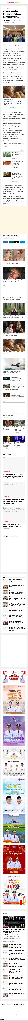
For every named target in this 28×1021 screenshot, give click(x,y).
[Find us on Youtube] (14, 1015)
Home (4, 8)
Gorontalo (6, 471)
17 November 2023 (17, 20)
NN (12, 44)
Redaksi (8, 1004)
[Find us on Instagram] (12, 1015)
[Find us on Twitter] (16, 1015)
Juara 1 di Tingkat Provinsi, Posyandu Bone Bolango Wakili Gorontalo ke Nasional (16, 623)
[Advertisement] (14, 220)
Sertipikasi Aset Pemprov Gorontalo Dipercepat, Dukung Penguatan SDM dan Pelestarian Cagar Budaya (17, 604)
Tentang (4, 1004)
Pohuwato (6, 496)
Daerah (8, 8)
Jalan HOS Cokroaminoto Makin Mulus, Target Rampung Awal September (16, 617)
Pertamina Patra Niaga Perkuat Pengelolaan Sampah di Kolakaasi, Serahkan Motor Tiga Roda (16, 946)
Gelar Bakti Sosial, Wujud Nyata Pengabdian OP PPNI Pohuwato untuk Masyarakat (17, 629)
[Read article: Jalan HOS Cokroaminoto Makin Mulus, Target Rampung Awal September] (5, 616)
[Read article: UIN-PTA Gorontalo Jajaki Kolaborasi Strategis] (5, 587)
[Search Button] (26, 2)
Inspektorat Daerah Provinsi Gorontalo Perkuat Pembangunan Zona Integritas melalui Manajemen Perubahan (13, 476)
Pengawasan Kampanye (8, 237)
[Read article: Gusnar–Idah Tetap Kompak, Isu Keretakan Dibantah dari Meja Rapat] (14, 515)
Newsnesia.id (11, 1012)
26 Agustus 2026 (7, 505)
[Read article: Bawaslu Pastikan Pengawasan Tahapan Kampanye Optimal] (5, 581)
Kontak (13, 1004)
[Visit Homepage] (14, 2)
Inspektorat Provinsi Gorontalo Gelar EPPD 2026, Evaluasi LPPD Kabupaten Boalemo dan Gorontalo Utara (17, 598)
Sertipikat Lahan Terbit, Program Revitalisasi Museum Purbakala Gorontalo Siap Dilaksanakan (16, 592)
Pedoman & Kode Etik (20, 1004)
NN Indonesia (7, 20)
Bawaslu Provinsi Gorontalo (12, 235)
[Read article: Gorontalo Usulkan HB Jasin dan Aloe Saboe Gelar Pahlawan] (5, 989)
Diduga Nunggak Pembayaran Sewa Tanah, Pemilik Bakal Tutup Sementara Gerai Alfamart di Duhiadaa (14, 501)
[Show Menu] (1, 2)
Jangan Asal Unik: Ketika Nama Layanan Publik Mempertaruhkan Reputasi (16, 610)
